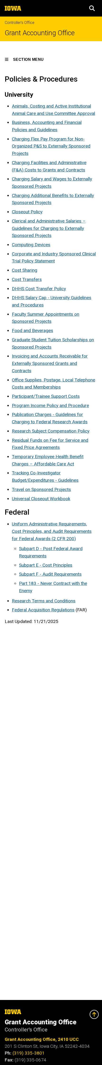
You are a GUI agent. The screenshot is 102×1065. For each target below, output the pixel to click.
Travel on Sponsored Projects (41, 489)
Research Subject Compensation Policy (50, 431)
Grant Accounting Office (40, 33)
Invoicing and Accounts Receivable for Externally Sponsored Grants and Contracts (50, 363)
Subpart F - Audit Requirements (50, 574)
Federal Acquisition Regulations (43, 610)
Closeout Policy (27, 212)
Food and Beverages (32, 330)
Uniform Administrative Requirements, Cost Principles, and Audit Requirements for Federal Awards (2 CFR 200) (52, 531)
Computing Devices (31, 244)
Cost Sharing (24, 270)
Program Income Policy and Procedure (50, 405)
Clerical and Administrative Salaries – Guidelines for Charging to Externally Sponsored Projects (49, 228)
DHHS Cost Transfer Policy (39, 288)
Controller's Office (19, 22)
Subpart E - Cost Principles (45, 565)
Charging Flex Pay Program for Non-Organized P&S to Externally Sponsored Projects (51, 146)
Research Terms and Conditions (43, 601)
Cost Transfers (27, 279)
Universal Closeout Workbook (41, 498)
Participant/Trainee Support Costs (46, 396)
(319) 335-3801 (29, 1053)
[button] (92, 8)
